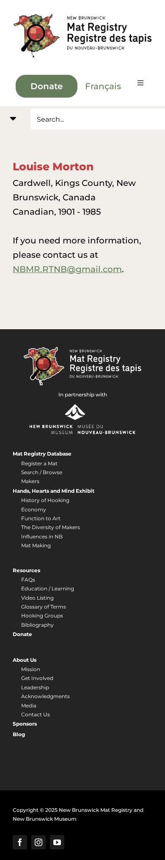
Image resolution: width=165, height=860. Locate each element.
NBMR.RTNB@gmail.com (67, 269)
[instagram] (38, 842)
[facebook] (20, 842)
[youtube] (57, 842)
